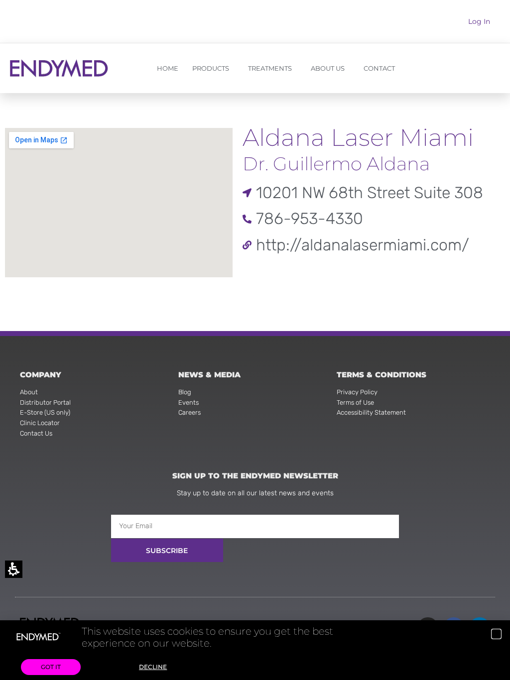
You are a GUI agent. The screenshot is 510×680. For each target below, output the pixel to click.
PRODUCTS (210, 68)
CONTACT (379, 68)
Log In (479, 21)
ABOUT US (328, 68)
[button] (496, 634)
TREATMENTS (270, 68)
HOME (167, 68)
